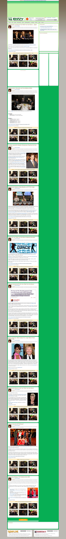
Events (31, 537)
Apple (15, 22)
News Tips (53, 17)
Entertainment (22, 537)
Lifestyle (28, 537)
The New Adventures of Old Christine (15, 490)
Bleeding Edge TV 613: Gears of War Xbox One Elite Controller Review (45, 533)
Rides (23, 22)
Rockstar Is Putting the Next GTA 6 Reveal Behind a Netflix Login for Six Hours (19, 533)
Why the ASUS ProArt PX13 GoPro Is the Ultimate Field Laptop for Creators (35, 0)
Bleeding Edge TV (27, 22)
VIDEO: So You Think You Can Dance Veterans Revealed (21, 237)
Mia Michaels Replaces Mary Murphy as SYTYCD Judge (21, 187)
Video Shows (34, 537)
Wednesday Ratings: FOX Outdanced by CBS (19, 477)
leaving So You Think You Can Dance (30, 44)
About (39, 22)
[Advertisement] (33, 9)
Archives (46, 537)
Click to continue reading (19, 124)
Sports (25, 537)
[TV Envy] (16, 19)
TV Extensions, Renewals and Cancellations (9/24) (20, 88)
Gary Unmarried (12, 489)
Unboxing (32, 22)
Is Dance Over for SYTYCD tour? (16, 424)
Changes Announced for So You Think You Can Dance (21, 284)
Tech (12, 22)
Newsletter (49, 17)
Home (10, 22)
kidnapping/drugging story (18, 160)
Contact (42, 22)
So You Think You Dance (24, 446)
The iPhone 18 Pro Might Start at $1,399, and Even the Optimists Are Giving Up (19, 534)
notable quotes (20, 367)
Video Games (19, 22)
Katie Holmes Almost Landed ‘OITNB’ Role (46, 26)
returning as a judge (26, 46)
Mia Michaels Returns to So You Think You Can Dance (21, 388)
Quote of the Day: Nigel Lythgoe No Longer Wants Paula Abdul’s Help (25, 370)
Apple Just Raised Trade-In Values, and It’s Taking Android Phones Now (19, 535)
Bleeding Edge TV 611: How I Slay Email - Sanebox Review (43, 535)
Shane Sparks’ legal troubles (13, 402)
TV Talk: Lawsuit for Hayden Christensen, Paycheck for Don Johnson (25, 169)
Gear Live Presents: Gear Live (13, 532)
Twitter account (33, 303)
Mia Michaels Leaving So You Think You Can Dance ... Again (22, 24)
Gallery (36, 22)
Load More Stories (23, 519)
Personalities (37, 537)
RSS (46, 17)
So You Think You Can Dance (19, 27)
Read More (9, 51)
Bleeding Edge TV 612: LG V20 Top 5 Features (41, 534)
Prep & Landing (12, 494)
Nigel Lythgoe (31, 305)
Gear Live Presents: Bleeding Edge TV (40, 532)
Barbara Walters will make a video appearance (18, 162)
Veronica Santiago (17, 89)
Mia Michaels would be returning (22, 213)
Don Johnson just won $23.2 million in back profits (15, 157)
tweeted (17, 206)
